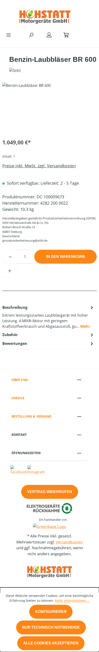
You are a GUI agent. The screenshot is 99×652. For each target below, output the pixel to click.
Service (18, 398)
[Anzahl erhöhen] (10, 271)
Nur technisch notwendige (51, 627)
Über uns (20, 379)
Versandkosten (69, 542)
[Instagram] (36, 469)
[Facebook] (18, 469)
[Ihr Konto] (49, 35)
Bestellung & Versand (31, 416)
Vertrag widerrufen (49, 492)
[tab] (48, 316)
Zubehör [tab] (10, 334)
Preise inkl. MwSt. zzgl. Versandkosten (39, 165)
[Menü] (8, 35)
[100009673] (49, 109)
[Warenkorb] (66, 35)
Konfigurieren (51, 612)
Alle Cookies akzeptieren (51, 643)
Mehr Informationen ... (72, 600)
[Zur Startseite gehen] (45, 15)
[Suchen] (31, 35)
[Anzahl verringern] (10, 257)
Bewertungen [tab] (14, 343)
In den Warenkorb (65, 257)
